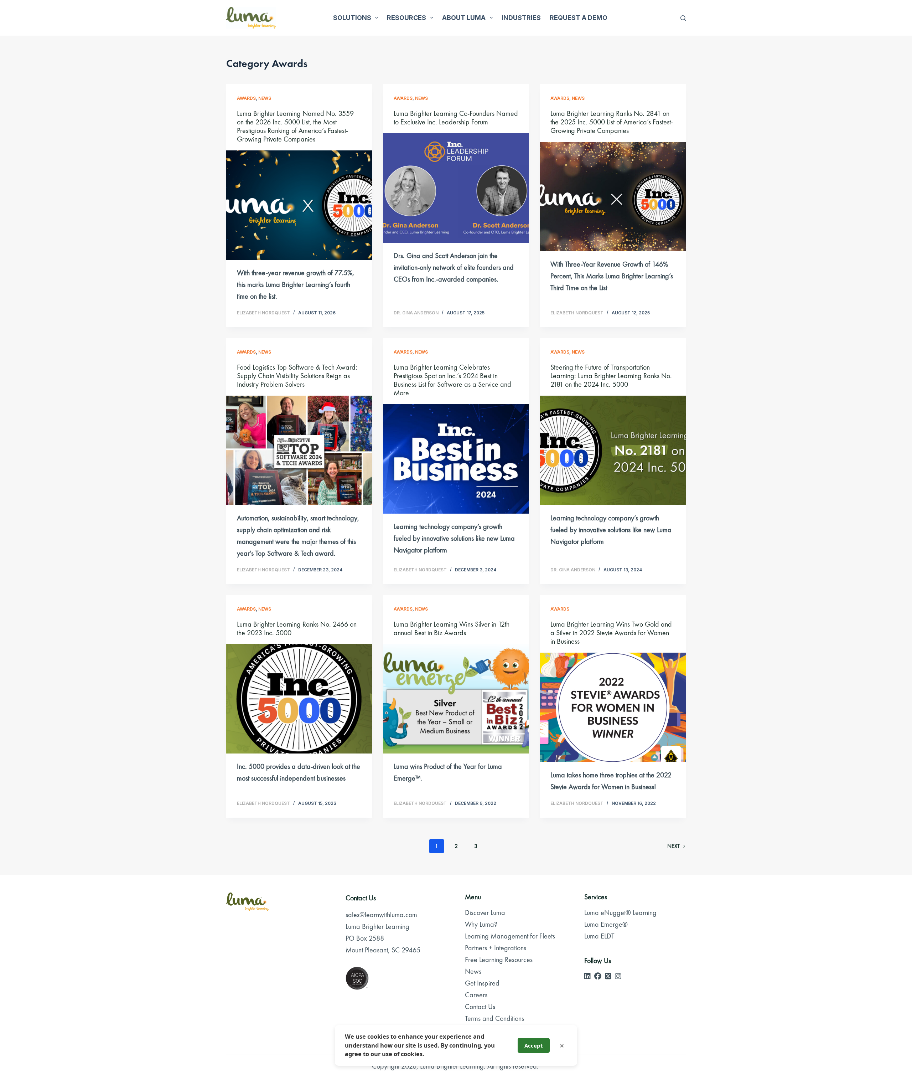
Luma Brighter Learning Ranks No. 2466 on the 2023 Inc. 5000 (297, 628)
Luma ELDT (599, 936)
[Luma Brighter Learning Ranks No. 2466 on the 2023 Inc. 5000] (299, 699)
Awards (246, 98)
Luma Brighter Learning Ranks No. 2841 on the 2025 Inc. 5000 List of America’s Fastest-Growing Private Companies (611, 122)
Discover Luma (485, 912)
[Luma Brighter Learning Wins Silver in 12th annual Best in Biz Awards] (456, 699)
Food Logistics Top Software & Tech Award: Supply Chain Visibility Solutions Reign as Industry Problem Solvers (297, 375)
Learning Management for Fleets (510, 936)
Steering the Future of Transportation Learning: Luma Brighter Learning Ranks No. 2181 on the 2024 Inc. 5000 (611, 375)
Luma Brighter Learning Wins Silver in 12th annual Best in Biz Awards (451, 628)
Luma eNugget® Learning (620, 912)
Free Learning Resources (499, 959)
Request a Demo (578, 17)
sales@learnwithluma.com (381, 914)
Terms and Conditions (494, 1018)
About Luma (464, 17)
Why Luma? (481, 924)
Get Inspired (482, 983)
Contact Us (480, 1006)
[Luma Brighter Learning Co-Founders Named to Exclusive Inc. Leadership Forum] (456, 188)
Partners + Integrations (495, 947)
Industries (521, 17)
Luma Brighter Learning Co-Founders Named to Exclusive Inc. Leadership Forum (456, 118)
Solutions (352, 17)
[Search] (683, 18)
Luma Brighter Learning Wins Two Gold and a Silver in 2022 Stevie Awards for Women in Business (611, 632)
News (264, 98)
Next (673, 846)
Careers (476, 994)
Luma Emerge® (606, 924)
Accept (533, 1045)
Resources (406, 17)
